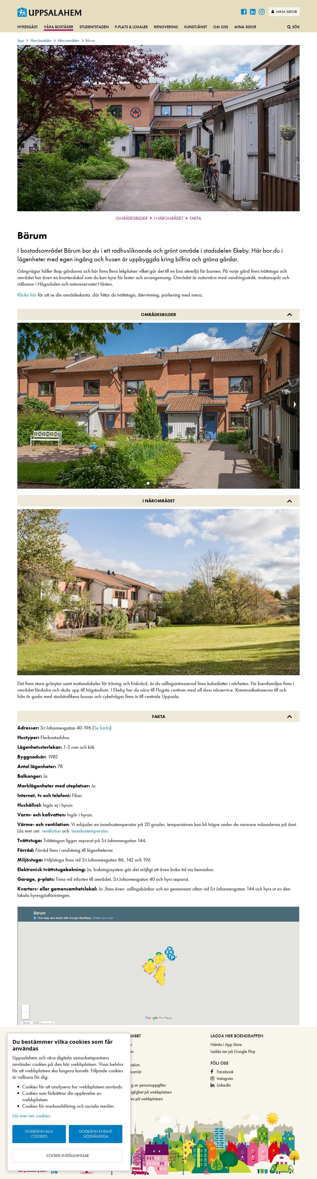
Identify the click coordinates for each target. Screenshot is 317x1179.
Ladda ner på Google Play (233, 1051)
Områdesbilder (132, 218)
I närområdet (169, 218)
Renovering (166, 26)
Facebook (225, 1071)
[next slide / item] (295, 406)
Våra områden (68, 40)
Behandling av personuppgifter (140, 1085)
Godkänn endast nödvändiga (95, 1134)
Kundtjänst (195, 26)
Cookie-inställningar (67, 1155)
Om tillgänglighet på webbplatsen (143, 1092)
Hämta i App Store (226, 1044)
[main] (158, 536)
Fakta (195, 218)
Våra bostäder (58, 26)
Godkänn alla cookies (39, 1134)
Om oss (220, 26)
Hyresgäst (27, 26)
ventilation (51, 831)
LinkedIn (224, 1085)
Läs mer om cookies (31, 1115)
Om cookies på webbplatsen (138, 1098)
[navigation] (158, 27)
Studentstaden (94, 26)
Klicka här (27, 295)
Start (20, 40)
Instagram (225, 1078)
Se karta (102, 727)
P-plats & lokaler (131, 26)
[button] (148, 483)
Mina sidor (286, 11)
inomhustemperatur (90, 831)
